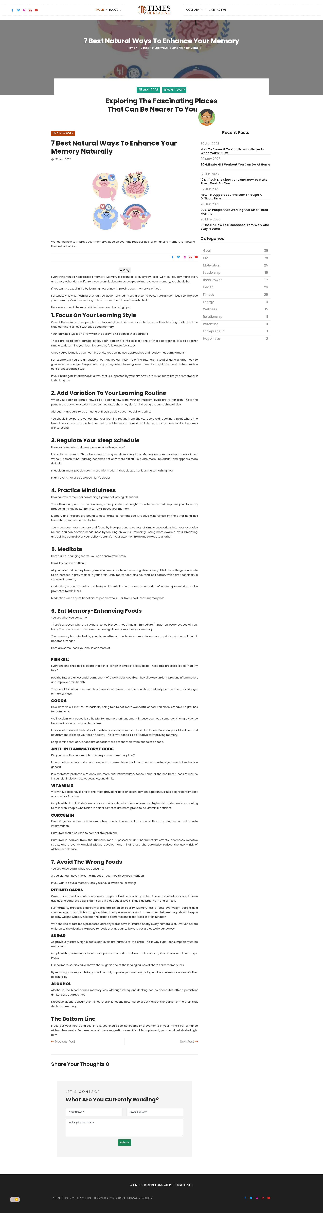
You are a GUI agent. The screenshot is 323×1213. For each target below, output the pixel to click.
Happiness (235, 338)
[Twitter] (178, 257)
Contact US (218, 10)
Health (235, 287)
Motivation (235, 265)
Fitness (235, 294)
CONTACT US (80, 1198)
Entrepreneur (235, 331)
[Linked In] (190, 257)
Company (193, 10)
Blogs (114, 10)
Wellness (235, 309)
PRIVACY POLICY (140, 1198)
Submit (124, 1142)
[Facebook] (173, 257)
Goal (235, 250)
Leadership (235, 272)
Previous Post (64, 1041)
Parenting (235, 324)
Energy (235, 302)
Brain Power (235, 280)
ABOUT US (60, 1198)
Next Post (187, 1041)
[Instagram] (184, 257)
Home (100, 10)
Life (235, 258)
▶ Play (125, 270)
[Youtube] (196, 257)
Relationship (235, 316)
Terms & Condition (109, 1198)
